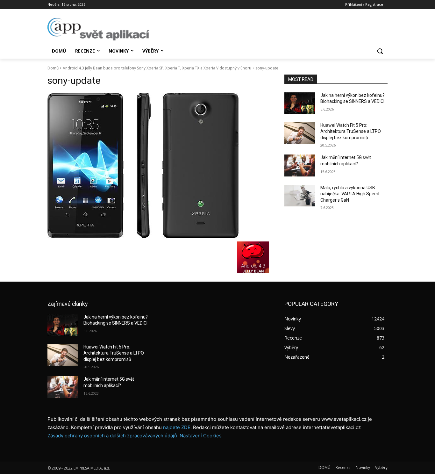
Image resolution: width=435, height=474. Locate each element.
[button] (380, 51)
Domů (53, 68)
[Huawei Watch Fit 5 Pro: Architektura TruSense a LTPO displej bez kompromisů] (299, 133)
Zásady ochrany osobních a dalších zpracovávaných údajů (112, 436)
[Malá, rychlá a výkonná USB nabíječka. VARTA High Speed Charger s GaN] (299, 195)
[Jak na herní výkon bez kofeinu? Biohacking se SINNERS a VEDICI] (299, 103)
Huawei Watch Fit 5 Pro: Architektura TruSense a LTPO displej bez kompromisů (350, 131)
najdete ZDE (176, 427)
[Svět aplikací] (98, 29)
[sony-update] (158, 165)
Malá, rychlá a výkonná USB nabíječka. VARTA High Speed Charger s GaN (349, 194)
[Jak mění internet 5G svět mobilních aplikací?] (299, 165)
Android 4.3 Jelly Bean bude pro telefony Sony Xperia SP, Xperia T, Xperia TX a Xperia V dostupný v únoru (157, 68)
